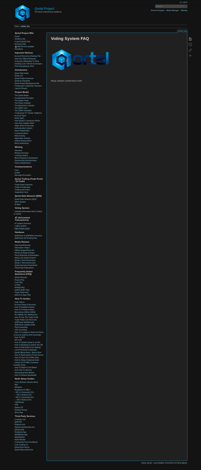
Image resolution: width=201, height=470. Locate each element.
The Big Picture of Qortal (24, 106)
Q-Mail (17, 173)
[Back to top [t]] (190, 56)
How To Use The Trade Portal (26, 317)
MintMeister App (21, 435)
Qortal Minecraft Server (24, 450)
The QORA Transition (23, 111)
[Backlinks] (190, 50)
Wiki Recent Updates (25, 47)
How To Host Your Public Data (27, 358)
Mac (16, 385)
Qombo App (19, 430)
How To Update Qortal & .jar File (27, 342)
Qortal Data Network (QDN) (25, 199)
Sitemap (184, 10)
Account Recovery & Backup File (28, 56)
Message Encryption (23, 175)
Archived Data (20, 44)
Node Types (19, 118)
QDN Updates (20, 202)
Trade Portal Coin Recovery (26, 320)
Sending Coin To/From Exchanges (28, 64)
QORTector (19, 402)
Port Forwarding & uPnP (24, 66)
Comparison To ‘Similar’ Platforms (28, 113)
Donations (19, 49)
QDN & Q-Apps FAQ (23, 295)
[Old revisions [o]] (190, 44)
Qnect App (19, 412)
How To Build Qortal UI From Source (29, 355)
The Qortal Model (22, 95)
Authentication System (23, 128)
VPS (16, 405)
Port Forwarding (21, 327)
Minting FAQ (19, 287)
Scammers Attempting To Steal (27, 61)
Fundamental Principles (24, 98)
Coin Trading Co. (21, 445)
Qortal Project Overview (24, 78)
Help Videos (20, 302)
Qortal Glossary (21, 277)
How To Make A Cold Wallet (26, 367)
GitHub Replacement (23, 141)
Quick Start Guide (22, 73)
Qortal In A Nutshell (22, 81)
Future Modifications (23, 163)
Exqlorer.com (20, 424)
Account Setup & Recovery (25, 305)
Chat (17, 170)
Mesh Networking (22, 143)
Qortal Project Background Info (27, 83)
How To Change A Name (24, 310)
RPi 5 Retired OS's (24, 400)
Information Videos (22, 248)
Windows (18, 387)
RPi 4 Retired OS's (24, 395)
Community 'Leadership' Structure (28, 86)
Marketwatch (20, 437)
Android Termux (21, 410)
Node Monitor (20, 440)
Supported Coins (21, 192)
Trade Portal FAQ (21, 292)
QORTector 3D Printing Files (26, 238)
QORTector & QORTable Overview (28, 236)
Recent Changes (158, 10)
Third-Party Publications (24, 268)
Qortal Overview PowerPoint (26, 265)
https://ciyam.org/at (22, 228)
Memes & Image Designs (25, 253)
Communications (21, 133)
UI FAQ (17, 285)
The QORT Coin (21, 108)
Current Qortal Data (22, 42)
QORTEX (18, 422)
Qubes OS (19, 407)
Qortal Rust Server (22, 447)
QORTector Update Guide (25, 325)
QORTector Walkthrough (24, 322)
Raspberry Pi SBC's (22, 390)
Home (17, 36)
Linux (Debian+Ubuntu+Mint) (26, 382)
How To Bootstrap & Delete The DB (29, 345)
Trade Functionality (22, 187)
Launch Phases (21, 88)
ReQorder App (20, 432)
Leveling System (21, 155)
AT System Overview (23, 223)
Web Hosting (20, 136)
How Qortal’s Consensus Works (27, 121)
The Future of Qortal (23, 103)
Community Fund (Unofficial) (26, 442)
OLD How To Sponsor (23, 370)
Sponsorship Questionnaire (26, 160)
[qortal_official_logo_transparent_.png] (80, 59)
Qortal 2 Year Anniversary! (25, 263)
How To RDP (20, 337)
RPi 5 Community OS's (25, 397)
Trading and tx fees (22, 190)
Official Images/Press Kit (24, 250)
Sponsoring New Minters (24, 373)
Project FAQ (19, 280)
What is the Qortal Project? (25, 258)
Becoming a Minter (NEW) (25, 312)
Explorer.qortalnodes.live (25, 427)
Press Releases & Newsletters (27, 255)
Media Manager (172, 10)
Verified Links (20, 39)
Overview (18, 150)
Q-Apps (18, 204)
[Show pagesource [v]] (190, 39)
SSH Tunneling (21, 330)
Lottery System (20, 226)
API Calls (18, 340)
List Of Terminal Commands (26, 350)
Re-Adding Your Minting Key (26, 315)
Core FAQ (19, 282)
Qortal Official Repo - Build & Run (28, 353)
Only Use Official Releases (25, 59)
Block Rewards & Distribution (26, 158)
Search (186, 6)
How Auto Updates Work (24, 123)
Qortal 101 (19, 76)
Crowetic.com (20, 419)
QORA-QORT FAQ (22, 290)
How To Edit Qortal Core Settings (28, 347)
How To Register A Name (25, 307)
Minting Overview (22, 153)
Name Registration (22, 131)
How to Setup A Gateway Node (27, 360)
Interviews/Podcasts (23, 245)
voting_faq (25, 26)
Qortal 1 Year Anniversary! (25, 260)
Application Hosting (22, 138)
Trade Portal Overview (24, 185)
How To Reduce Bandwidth (25, 375)
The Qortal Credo (22, 101)
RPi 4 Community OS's (25, 392)
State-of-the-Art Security (24, 126)
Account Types (20, 116)
